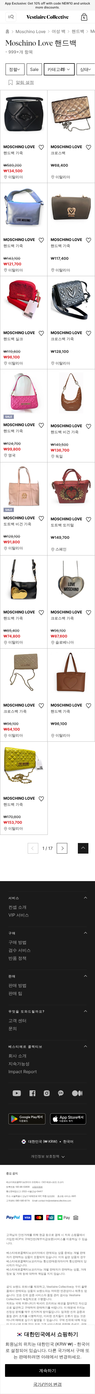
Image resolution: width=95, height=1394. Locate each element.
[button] (84, 17)
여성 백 (59, 31)
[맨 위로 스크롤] (83, 848)
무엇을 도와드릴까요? (26, 1011)
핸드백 (78, 31)
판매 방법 (17, 985)
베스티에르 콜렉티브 (25, 1047)
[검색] (10, 17)
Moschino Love (31, 31)
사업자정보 (37, 1187)
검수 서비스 (19, 950)
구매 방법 (17, 942)
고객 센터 (17, 1020)
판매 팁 (15, 993)
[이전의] (33, 848)
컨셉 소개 (17, 907)
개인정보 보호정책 (45, 1156)
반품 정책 (17, 958)
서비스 (13, 898)
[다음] (62, 848)
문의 (12, 1028)
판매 (12, 976)
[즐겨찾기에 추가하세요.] (41, 147)
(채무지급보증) (45, 1239)
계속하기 (47, 1370)
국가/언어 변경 (47, 1384)
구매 (12, 933)
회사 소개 (17, 1055)
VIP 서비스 (18, 915)
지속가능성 (19, 1063)
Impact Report (22, 1071)
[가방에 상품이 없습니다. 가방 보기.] (84, 17)
